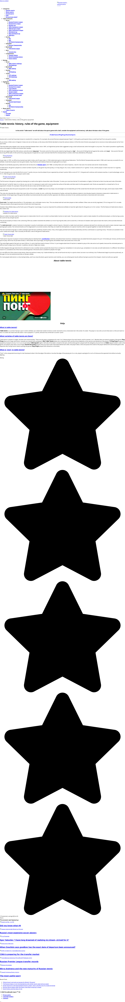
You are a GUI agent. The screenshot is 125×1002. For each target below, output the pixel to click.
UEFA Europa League (14, 28)
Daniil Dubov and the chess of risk (12, 989)
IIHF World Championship (16, 42)
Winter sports (10, 12)
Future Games (13, 58)
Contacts (5, 998)
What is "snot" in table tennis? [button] (12, 350)
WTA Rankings (13, 77)
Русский (8, 113)
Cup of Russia (12, 88)
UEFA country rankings (15, 63)
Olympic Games (13, 55)
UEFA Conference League (16, 30)
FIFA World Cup (13, 32)
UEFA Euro (11, 35)
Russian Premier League (16, 22)
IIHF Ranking (12, 72)
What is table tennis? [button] (8, 327)
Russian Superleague (15, 102)
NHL (10, 40)
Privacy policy (7, 995)
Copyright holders (8, 996)
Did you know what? (11, 17)
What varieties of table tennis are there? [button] (16, 336)
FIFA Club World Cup (14, 33)
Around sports (10, 14)
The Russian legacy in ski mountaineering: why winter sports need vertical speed (26, 984)
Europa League (13, 92)
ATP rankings (12, 75)
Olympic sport (41, 165)
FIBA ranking (12, 68)
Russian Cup (12, 25)
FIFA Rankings (13, 65)
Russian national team (15, 95)
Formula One (12, 52)
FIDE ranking (12, 80)
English (5, 112)
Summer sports (10, 10)
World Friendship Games (16, 57)
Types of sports (10, 110)
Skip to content (4, 1)
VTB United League (14, 48)
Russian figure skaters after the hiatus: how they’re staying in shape (22, 987)
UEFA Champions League (16, 27)
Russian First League (15, 23)
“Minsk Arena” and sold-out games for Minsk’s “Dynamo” (19, 982)
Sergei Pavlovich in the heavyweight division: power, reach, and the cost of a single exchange (29, 985)
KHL (10, 38)
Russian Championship (15, 45)
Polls (7, 15)
